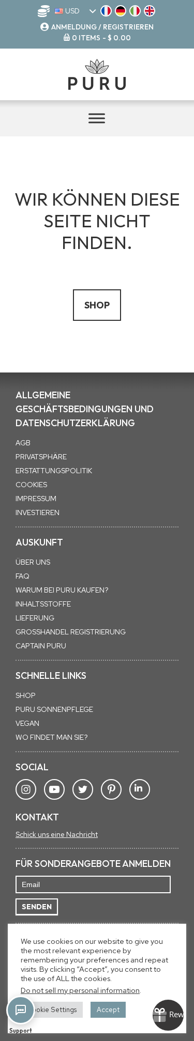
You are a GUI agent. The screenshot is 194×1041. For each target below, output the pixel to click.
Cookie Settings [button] (52, 1009)
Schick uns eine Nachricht (57, 834)
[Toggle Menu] (96, 118)
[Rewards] (168, 1015)
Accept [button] (108, 1009)
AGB (23, 442)
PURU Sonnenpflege (54, 709)
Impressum (36, 498)
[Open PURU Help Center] (20, 1010)
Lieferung (35, 618)
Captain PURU (41, 645)
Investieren (37, 512)
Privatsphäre (41, 456)
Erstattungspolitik (54, 470)
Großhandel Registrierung (71, 631)
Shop (97, 305)
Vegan (27, 723)
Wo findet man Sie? (52, 737)
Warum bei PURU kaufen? (62, 590)
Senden (37, 906)
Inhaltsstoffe (43, 604)
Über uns (33, 562)
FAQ (22, 576)
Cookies (31, 484)
